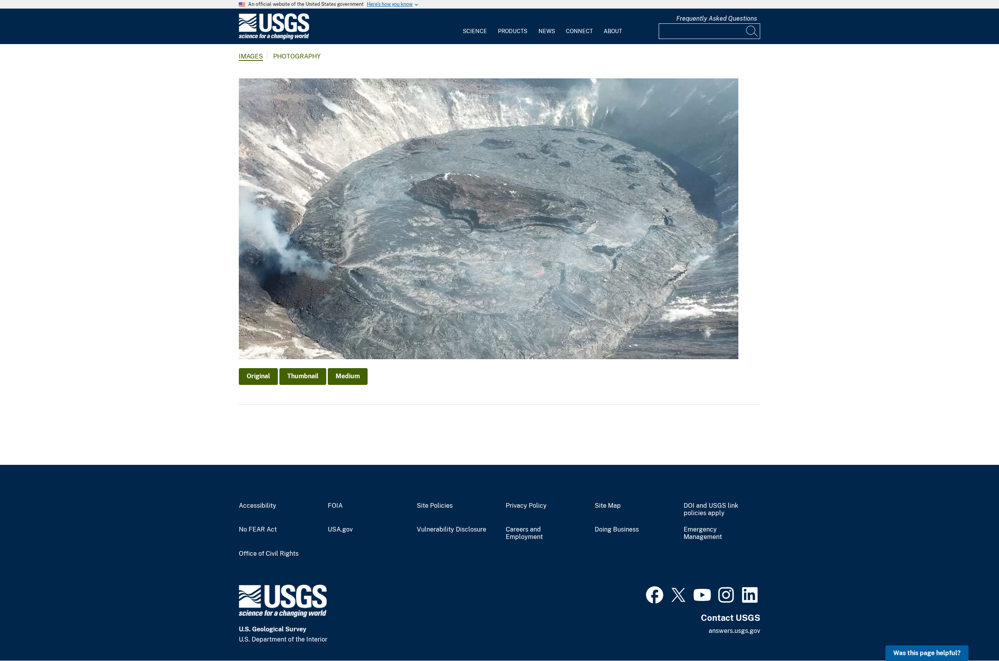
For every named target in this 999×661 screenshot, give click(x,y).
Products (512, 31)
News (547, 31)
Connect (579, 31)
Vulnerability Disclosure (451, 529)
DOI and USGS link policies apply (711, 509)
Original (258, 376)
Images (251, 56)
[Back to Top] (970, 632)
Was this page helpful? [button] (927, 653)
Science (475, 31)
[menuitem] (474, 26)
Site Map (608, 505)
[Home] (274, 37)
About (613, 31)
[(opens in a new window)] (654, 594)
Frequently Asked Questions (716, 18)
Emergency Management (703, 533)
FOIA (335, 505)
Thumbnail (302, 376)
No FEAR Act (258, 529)
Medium (348, 376)
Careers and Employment (524, 533)
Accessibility (257, 505)
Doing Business (617, 529)
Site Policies (435, 505)
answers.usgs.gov (734, 630)
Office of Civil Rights (269, 553)
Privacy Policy (526, 505)
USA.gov (340, 529)
